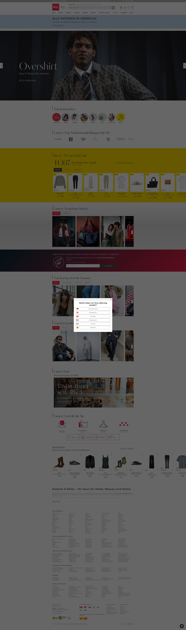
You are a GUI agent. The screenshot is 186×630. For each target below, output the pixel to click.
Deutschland (93, 308)
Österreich (93, 312)
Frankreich (93, 320)
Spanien (93, 327)
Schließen (110, 299)
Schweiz (93, 316)
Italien (93, 323)
